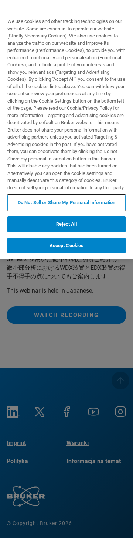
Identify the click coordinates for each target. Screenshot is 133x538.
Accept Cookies (67, 245)
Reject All (66, 224)
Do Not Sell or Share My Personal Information (67, 202)
